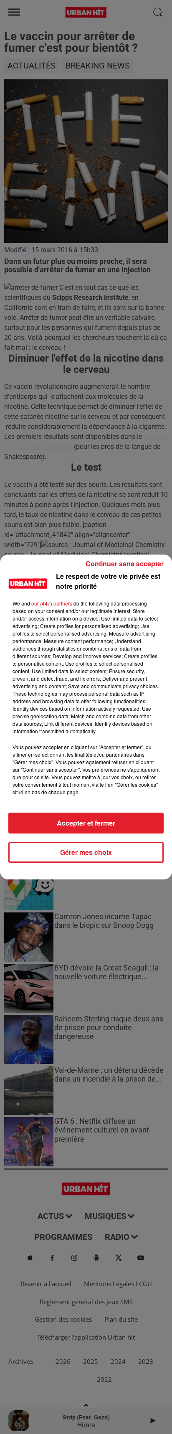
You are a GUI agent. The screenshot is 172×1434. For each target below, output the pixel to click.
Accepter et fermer (86, 823)
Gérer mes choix (86, 852)
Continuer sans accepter (125, 563)
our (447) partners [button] (51, 603)
